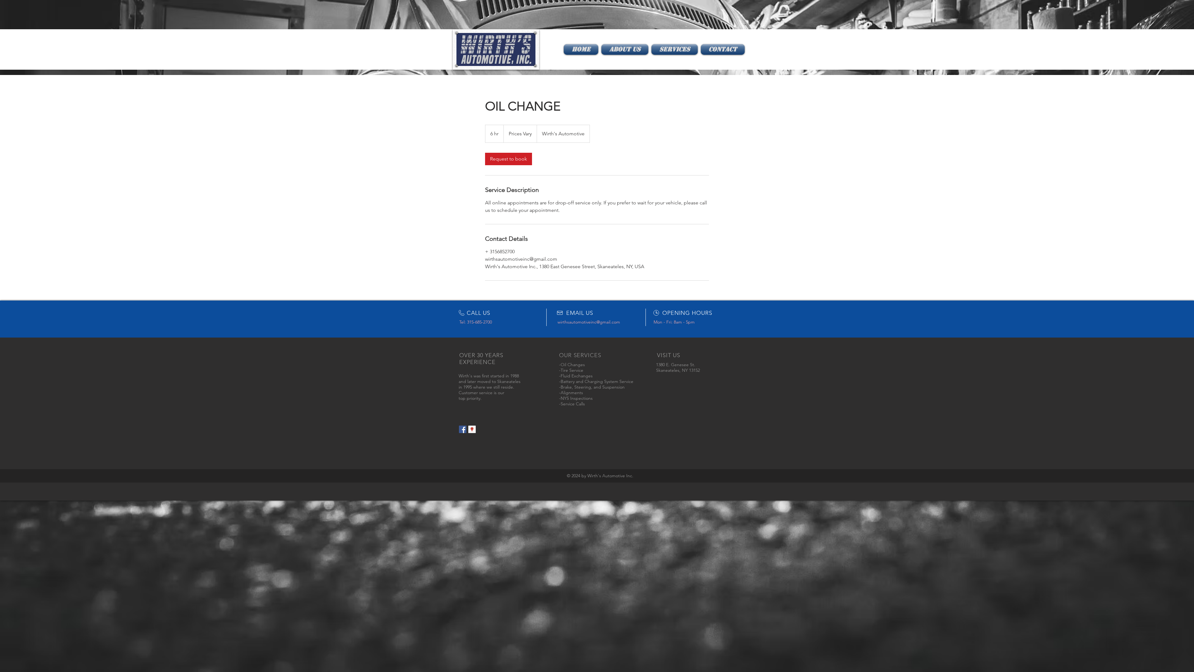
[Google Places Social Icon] (472, 429)
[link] (508, 159)
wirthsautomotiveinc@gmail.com (589, 322)
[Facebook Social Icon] (462, 429)
